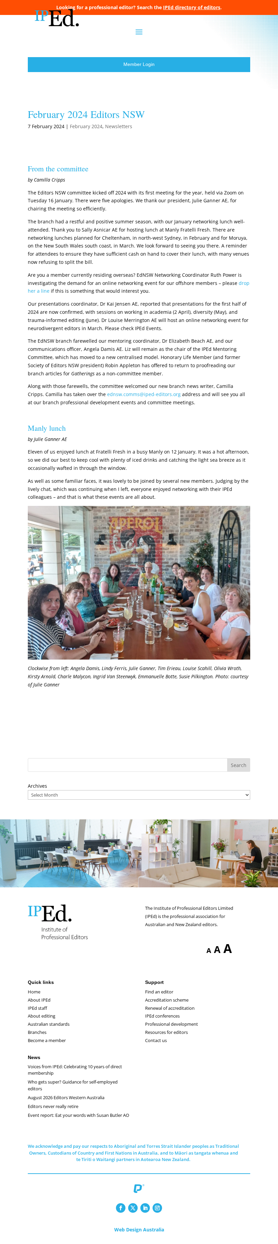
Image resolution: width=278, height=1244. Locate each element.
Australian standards (49, 1024)
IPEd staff (37, 1008)
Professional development (171, 1024)
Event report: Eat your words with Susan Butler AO (78, 1115)
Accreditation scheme (166, 1000)
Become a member (47, 1040)
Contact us (156, 1040)
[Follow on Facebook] (120, 1208)
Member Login (139, 64)
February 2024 (86, 126)
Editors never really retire (53, 1106)
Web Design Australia (139, 1229)
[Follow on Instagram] (157, 1208)
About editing (41, 1016)
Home (34, 992)
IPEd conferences (162, 1016)
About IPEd (39, 1000)
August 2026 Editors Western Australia (66, 1097)
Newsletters (118, 126)
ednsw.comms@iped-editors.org (144, 394)
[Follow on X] (133, 1208)
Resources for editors (166, 1032)
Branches (37, 1032)
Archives (37, 786)
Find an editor (159, 992)
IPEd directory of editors (191, 7)
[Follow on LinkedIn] (145, 1208)
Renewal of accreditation (170, 1008)
